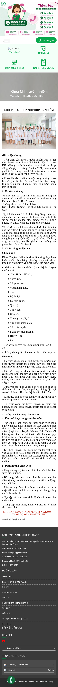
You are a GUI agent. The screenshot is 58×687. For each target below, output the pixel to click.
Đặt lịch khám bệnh (43, 68)
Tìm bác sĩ (14, 52)
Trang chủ (14, 96)
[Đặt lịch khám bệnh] (43, 62)
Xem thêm (6, 624)
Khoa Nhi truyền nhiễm (33, 96)
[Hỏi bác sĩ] (43, 48)
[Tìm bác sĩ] (14, 48)
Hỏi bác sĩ (43, 53)
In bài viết (21, 519)
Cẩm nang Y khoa (14, 68)
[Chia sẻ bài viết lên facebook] (10, 519)
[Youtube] (3, 641)
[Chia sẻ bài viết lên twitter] (13, 519)
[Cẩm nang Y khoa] (14, 62)
